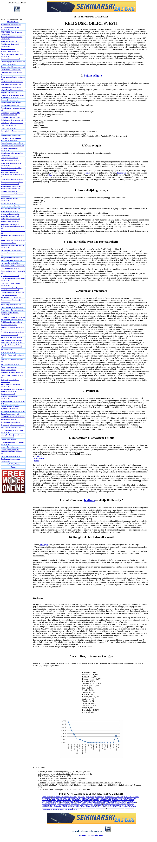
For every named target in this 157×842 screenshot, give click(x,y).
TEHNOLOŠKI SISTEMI (88, 808)
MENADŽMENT (65, 802)
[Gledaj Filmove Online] (13, 493)
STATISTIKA (76, 808)
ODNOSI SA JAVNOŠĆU (100, 802)
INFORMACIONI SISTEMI (64, 800)
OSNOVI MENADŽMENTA (49, 804)
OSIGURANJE (75, 804)
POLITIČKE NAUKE (109, 804)
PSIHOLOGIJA (58, 806)
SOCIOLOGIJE (13, 22)
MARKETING (113, 801)
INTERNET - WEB (87, 800)
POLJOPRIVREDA (120, 804)
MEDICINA (130, 801)
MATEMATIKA (122, 801)
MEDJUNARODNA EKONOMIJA (51, 802)
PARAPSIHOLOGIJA (86, 804)
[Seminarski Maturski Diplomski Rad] (91, 12)
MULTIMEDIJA (87, 802)
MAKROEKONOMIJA (103, 801)
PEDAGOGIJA (98, 804)
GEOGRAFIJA (46, 800)
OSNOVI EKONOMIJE (63, 804)
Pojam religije (6, 304)
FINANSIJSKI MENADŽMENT (109, 798)
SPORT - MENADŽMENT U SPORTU (61, 808)
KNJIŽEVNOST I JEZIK (59, 801)
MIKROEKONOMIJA (76, 802)
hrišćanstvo (121, 173)
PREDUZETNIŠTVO (90, 805)
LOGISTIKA (70, 801)
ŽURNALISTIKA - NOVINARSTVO (67, 809)
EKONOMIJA (90, 797)
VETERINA (54, 809)
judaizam (86, 173)
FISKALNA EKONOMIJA (125, 798)
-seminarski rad (10, 28)
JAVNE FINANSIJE (105, 800)
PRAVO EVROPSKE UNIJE (76, 805)
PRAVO (64, 805)
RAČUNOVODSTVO (91, 806)
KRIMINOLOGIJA (47, 801)
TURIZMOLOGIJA (101, 808)
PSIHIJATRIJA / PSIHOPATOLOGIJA (74, 806)
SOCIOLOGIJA (13, 464)
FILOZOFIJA (55, 798)
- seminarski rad (11, 25)
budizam (89, 500)
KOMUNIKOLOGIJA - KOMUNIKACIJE (123, 800)
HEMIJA (53, 800)
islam (50, 175)
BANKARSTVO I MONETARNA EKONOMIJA (64, 797)
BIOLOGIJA (81, 797)
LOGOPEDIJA (79, 801)
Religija (3, 352)
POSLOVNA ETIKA (55, 805)
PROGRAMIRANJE (47, 806)
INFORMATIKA (76, 800)
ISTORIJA (96, 800)
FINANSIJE (63, 798)
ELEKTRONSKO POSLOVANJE (114, 797)
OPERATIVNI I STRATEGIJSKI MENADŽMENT (122, 802)
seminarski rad (12, 82)
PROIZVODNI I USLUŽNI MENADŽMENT (121, 805)
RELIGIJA (101, 806)
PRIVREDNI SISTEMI (103, 805)
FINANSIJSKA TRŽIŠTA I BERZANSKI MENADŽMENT (84, 798)
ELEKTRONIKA (99, 797)
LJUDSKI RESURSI (90, 801)
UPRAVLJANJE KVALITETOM (115, 808)
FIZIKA (135, 798)
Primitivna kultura (7, 332)
